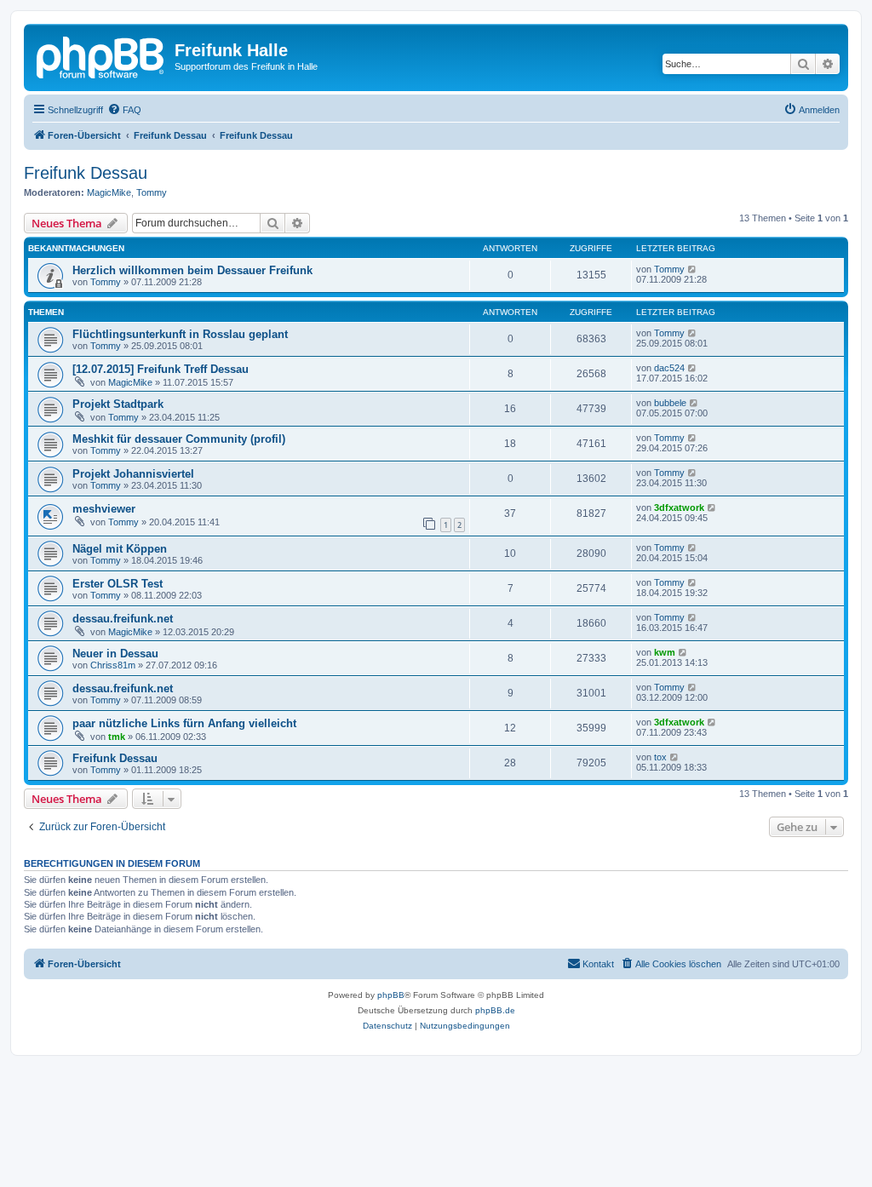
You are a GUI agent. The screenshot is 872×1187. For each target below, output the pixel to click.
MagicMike (109, 192)
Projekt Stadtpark (118, 404)
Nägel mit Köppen (119, 548)
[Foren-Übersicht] (101, 55)
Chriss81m (112, 665)
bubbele (670, 403)
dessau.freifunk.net (122, 618)
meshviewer (103, 508)
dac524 (669, 368)
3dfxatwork (679, 507)
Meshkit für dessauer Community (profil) (178, 439)
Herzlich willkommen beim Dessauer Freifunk (192, 270)
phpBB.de (495, 1010)
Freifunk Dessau (85, 172)
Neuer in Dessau (115, 653)
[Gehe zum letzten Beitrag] (692, 269)
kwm (664, 652)
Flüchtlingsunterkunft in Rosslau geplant (180, 334)
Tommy (151, 192)
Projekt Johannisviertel (133, 473)
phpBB (390, 995)
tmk (116, 736)
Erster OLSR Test (117, 583)
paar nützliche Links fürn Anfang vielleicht (184, 723)
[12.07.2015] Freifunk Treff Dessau (160, 369)
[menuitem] (124, 110)
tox (660, 757)
